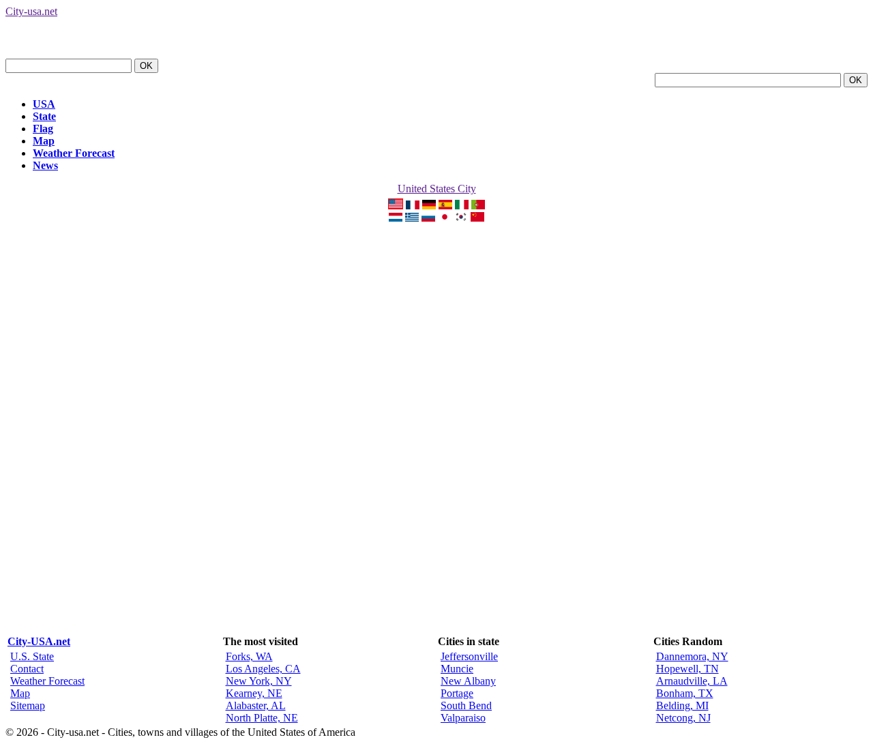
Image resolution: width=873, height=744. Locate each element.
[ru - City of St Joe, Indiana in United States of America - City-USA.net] (428, 218)
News (45, 165)
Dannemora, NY (692, 656)
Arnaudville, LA (692, 681)
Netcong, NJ (683, 718)
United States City (437, 188)
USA (44, 104)
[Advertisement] (436, 429)
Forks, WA (249, 656)
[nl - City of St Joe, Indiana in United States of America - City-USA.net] (395, 218)
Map (44, 141)
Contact (27, 668)
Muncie (457, 668)
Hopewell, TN (687, 668)
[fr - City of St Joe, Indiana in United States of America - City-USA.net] (412, 205)
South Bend (466, 705)
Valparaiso (463, 718)
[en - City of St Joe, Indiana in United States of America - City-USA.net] (395, 205)
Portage (457, 693)
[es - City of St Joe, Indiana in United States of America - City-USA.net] (445, 205)
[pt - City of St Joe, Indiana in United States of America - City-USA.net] (478, 205)
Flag (43, 128)
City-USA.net (39, 641)
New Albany (468, 681)
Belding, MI (682, 705)
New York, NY (259, 681)
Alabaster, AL (256, 705)
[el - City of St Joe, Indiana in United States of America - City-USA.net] (412, 218)
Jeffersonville (469, 656)
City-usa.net (31, 11)
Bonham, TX (684, 693)
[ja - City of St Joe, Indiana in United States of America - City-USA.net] (445, 218)
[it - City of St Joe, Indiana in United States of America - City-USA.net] (462, 205)
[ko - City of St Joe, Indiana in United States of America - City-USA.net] (461, 218)
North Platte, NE (262, 718)
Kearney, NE (254, 693)
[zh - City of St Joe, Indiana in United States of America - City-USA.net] (477, 218)
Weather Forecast (74, 153)
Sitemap (27, 705)
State (44, 116)
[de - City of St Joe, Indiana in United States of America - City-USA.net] (429, 205)
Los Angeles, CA (263, 668)
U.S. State (32, 656)
